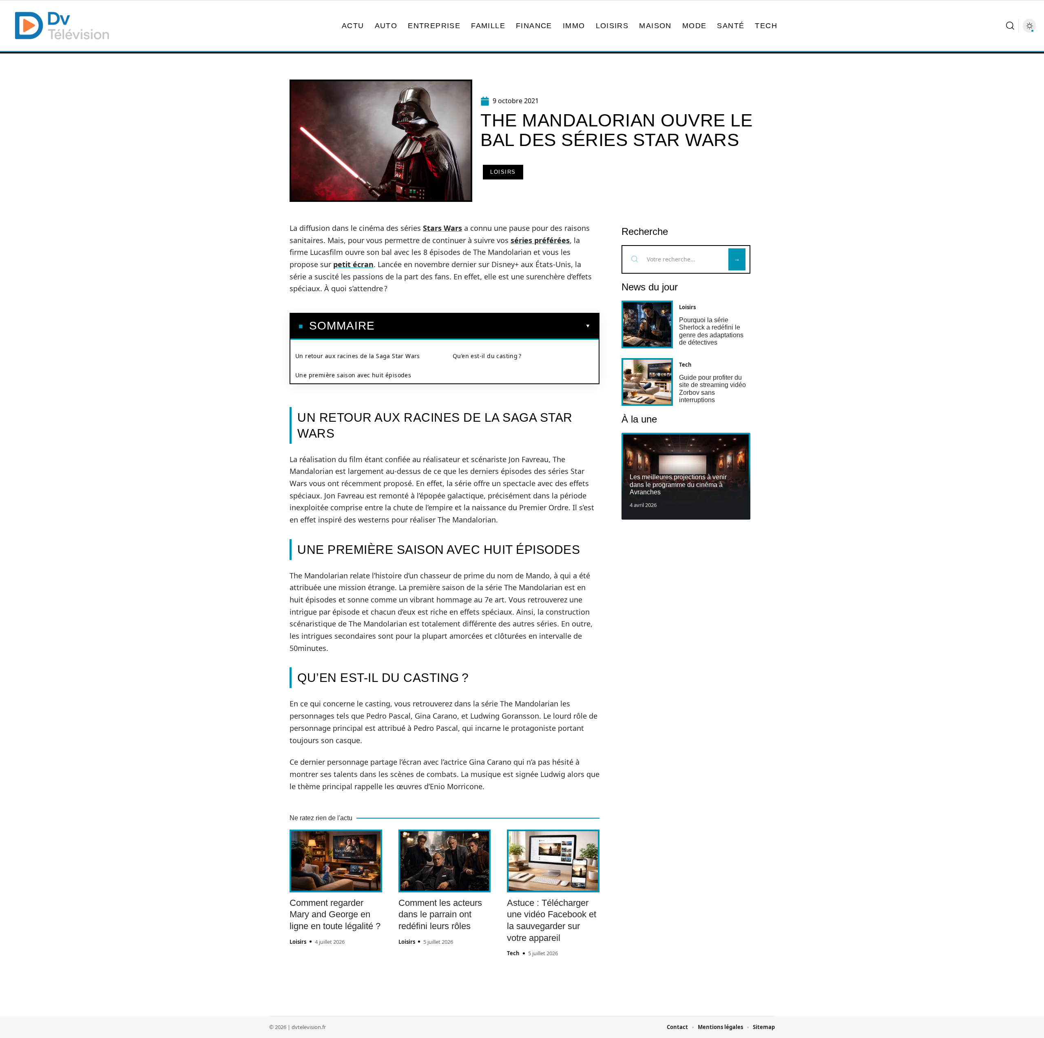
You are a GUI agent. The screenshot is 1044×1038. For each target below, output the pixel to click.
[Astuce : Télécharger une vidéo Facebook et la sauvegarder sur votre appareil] (553, 861)
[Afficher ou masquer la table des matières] (483, 326)
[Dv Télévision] (62, 25)
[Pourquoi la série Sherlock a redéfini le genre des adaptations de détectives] (647, 324)
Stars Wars (442, 228)
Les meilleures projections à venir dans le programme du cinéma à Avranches (678, 485)
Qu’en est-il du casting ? (487, 356)
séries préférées (540, 240)
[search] (1010, 26)
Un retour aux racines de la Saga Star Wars (357, 356)
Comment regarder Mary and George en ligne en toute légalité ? (335, 914)
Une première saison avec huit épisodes (353, 375)
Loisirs (503, 172)
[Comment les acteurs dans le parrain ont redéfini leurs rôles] (444, 861)
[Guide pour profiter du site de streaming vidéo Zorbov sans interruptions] (647, 382)
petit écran (353, 264)
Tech (513, 953)
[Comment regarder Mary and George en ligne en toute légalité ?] (335, 861)
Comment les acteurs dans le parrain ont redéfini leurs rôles (440, 914)
